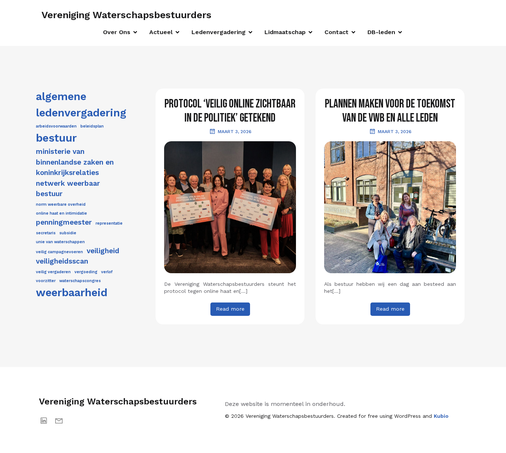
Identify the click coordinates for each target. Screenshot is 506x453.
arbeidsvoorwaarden (56, 126)
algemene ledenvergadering (81, 104)
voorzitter (46, 280)
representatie (109, 223)
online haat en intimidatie (61, 213)
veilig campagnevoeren (59, 251)
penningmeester (64, 222)
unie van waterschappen (60, 241)
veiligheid (103, 251)
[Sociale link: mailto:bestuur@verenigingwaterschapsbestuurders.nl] (61, 420)
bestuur (56, 138)
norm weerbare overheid (61, 204)
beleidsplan (92, 126)
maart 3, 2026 (235, 131)
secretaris (46, 233)
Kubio (441, 416)
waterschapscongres (80, 280)
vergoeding (85, 272)
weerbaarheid (71, 292)
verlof (107, 272)
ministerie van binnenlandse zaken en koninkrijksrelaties (75, 162)
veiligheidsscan (62, 261)
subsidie (67, 233)
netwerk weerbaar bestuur (68, 188)
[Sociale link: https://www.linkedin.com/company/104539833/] (46, 420)
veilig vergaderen (53, 272)
